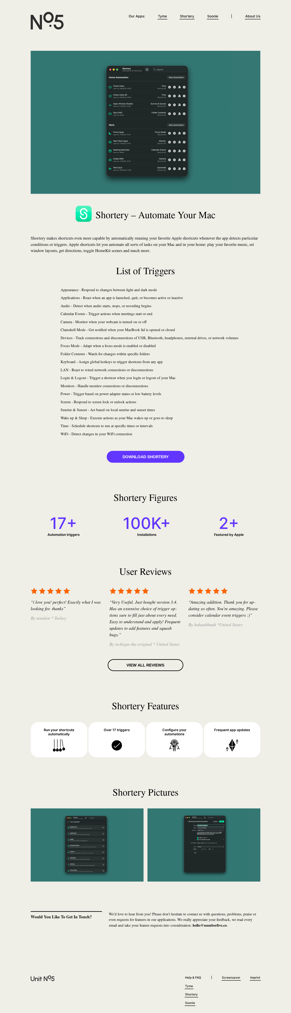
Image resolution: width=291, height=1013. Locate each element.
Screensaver (231, 977)
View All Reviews (145, 665)
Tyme (162, 16)
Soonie (212, 16)
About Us (252, 16)
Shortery (187, 16)
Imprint (255, 977)
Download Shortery (146, 457)
